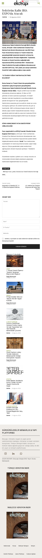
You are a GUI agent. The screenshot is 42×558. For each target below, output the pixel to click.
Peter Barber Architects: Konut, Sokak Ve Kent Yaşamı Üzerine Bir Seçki (14, 383)
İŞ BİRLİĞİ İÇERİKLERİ (11, 321)
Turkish (26, 1)
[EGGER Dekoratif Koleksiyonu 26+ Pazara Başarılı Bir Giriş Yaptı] (14, 398)
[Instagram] (5, 454)
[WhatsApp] (21, 454)
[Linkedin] (13, 454)
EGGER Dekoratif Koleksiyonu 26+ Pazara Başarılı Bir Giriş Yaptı (14, 410)
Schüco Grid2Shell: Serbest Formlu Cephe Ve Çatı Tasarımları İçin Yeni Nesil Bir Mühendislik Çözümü (14, 327)
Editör (4, 17)
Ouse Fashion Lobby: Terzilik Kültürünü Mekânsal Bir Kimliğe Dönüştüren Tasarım (13, 355)
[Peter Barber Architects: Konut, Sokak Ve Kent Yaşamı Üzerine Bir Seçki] (14, 371)
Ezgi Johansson (11, 276)
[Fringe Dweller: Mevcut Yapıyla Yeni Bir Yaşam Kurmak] (14, 287)
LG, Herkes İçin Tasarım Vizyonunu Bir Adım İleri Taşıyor (32, 187)
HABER (8, 268)
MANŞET (8, 295)
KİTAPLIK (8, 379)
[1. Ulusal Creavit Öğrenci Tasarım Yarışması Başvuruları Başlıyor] (14, 261)
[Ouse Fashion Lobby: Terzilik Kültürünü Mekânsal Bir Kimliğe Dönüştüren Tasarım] (14, 343)
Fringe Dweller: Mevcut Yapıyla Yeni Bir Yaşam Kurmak (14, 298)
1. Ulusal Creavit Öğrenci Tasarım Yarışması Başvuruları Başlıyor (14, 272)
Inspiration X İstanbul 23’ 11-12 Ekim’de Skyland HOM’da (11, 186)
